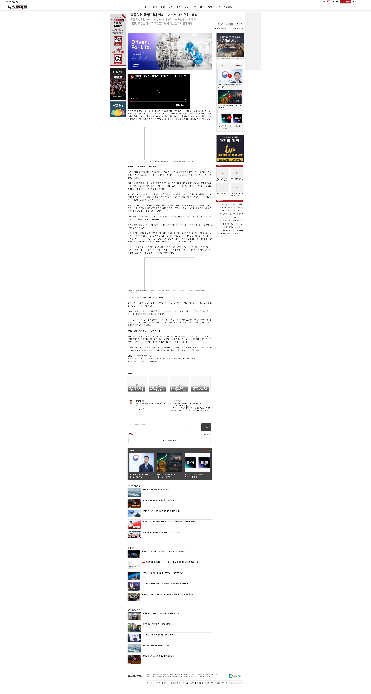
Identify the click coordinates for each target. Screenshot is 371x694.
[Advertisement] (253, 41)
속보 (147, 7)
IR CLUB (185, 683)
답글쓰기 (220, 24)
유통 (210, 7)
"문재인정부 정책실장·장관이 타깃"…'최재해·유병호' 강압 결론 (191, 408)
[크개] (238, 24)
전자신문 (335, 1)
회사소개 (149, 683)
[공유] (231, 24)
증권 (178, 7)
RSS (218, 683)
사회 (170, 7)
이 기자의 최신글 (176, 401)
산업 (194, 7)
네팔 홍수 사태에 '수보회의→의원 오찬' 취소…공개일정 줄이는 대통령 (193, 410)
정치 (155, 7)
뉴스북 (140, 409)
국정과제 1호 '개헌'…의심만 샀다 (182, 406)
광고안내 (165, 683)
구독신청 (224, 683)
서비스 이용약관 (210, 683)
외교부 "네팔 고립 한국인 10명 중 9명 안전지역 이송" (188, 403)
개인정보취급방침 (175, 683)
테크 (202, 7)
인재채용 (157, 683)
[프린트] (227, 24)
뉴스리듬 (220, 65)
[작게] (241, 24)
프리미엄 (228, 7)
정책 (163, 7)
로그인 (355, 1)
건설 (218, 7)
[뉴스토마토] (17, 7)
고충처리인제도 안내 (196, 683)
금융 (186, 7)
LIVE (328, 2)
